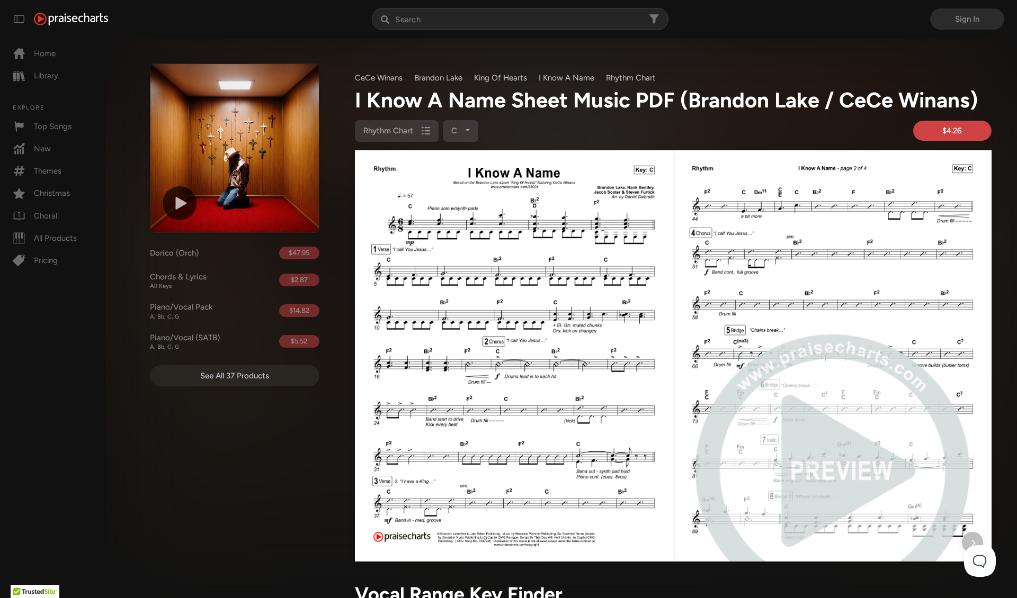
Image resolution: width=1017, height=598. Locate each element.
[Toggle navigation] (19, 19)
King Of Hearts (500, 78)
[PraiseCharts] (71, 19)
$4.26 (952, 130)
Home (45, 53)
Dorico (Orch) (174, 253)
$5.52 (299, 341)
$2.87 (299, 280)
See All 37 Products (234, 375)
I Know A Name (566, 78)
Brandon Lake (438, 78)
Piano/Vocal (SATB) (185, 342)
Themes (47, 171)
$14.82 (299, 310)
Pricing (46, 260)
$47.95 (299, 253)
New (42, 148)
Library (46, 75)
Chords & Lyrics (178, 281)
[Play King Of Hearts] (180, 203)
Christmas (52, 193)
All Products (55, 238)
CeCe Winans (379, 78)
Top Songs (53, 126)
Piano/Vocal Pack (181, 311)
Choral (45, 216)
